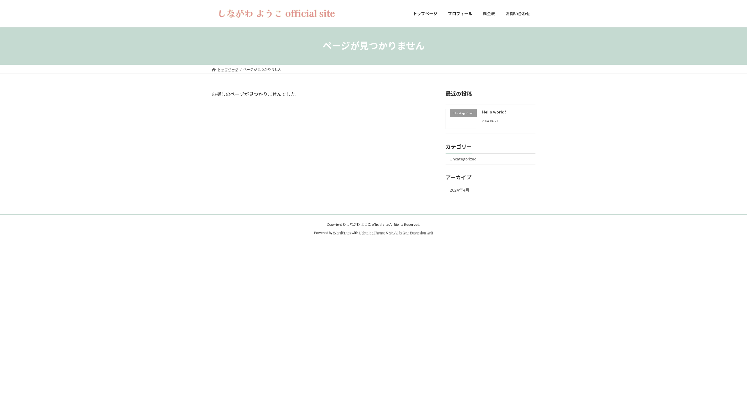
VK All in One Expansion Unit (411, 233)
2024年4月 (460, 190)
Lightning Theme (372, 233)
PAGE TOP (725, 401)
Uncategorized (463, 158)
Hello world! (494, 111)
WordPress (342, 233)
